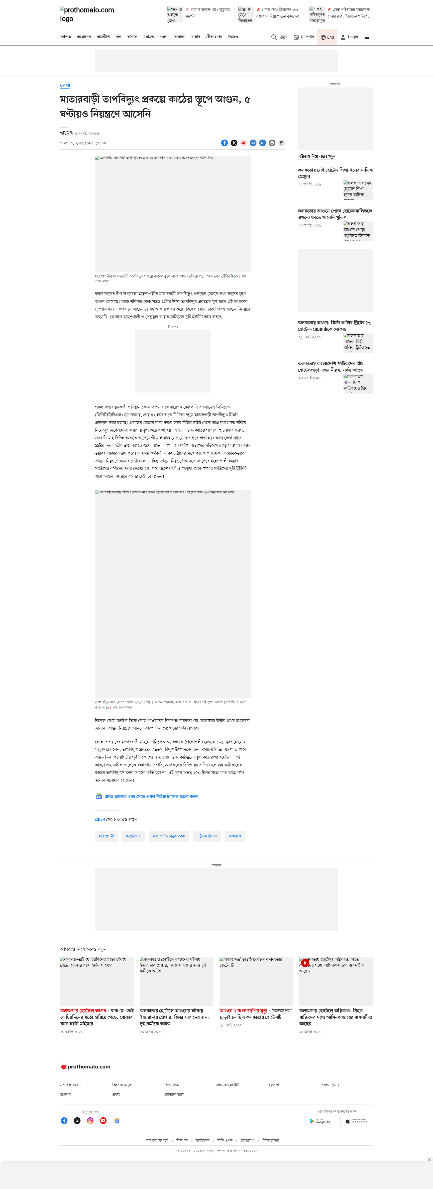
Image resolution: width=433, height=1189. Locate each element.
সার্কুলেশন (202, 1140)
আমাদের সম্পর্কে (157, 1140)
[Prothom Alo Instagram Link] (92, 1121)
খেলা (164, 37)
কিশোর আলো (122, 1085)
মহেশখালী (106, 836)
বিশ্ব (118, 37)
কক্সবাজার (133, 836)
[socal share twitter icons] (235, 146)
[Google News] (116, 1121)
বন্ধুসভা (274, 1085)
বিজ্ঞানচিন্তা (172, 1085)
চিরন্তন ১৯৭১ (330, 1085)
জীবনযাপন (214, 37)
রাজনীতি (103, 37)
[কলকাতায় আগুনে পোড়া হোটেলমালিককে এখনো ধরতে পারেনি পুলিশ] (358, 231)
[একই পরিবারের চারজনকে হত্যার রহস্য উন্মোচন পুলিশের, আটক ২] (317, 15)
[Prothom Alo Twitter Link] (79, 1121)
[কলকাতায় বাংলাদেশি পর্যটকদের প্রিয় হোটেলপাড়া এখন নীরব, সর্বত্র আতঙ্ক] (358, 383)
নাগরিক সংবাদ (70, 1085)
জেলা (65, 85)
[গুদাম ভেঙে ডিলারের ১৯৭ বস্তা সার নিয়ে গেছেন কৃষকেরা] (246, 15)
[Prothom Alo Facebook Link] (66, 1121)
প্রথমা (116, 1095)
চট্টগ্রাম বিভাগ (207, 836)
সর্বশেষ (65, 37)
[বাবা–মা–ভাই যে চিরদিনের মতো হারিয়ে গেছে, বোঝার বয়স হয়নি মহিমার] (97, 981)
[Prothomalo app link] (320, 1122)
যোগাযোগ (248, 1140)
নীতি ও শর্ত (225, 1140)
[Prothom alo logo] (85, 1068)
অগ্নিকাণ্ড (235, 836)
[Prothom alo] (94, 15)
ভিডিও (233, 37)
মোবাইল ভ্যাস (174, 1095)
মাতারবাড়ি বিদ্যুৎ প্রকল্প (169, 836)
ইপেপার (65, 1095)
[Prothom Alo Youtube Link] (105, 1121)
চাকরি (195, 37)
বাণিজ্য (132, 37)
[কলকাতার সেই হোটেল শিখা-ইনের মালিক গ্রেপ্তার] (358, 190)
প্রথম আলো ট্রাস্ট (227, 1085)
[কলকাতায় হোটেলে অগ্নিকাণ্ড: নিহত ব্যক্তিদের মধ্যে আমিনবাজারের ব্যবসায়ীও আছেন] (336, 981)
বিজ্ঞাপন (182, 1140)
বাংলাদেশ (84, 37)
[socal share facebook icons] (225, 146)
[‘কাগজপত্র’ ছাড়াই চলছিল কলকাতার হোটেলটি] (256, 981)
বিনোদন (179, 37)
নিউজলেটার (271, 1140)
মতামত (148, 37)
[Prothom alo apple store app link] (356, 1122)
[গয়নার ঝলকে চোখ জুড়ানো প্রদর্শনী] (175, 15)
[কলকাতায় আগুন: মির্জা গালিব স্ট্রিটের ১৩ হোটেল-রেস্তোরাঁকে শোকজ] (358, 343)
